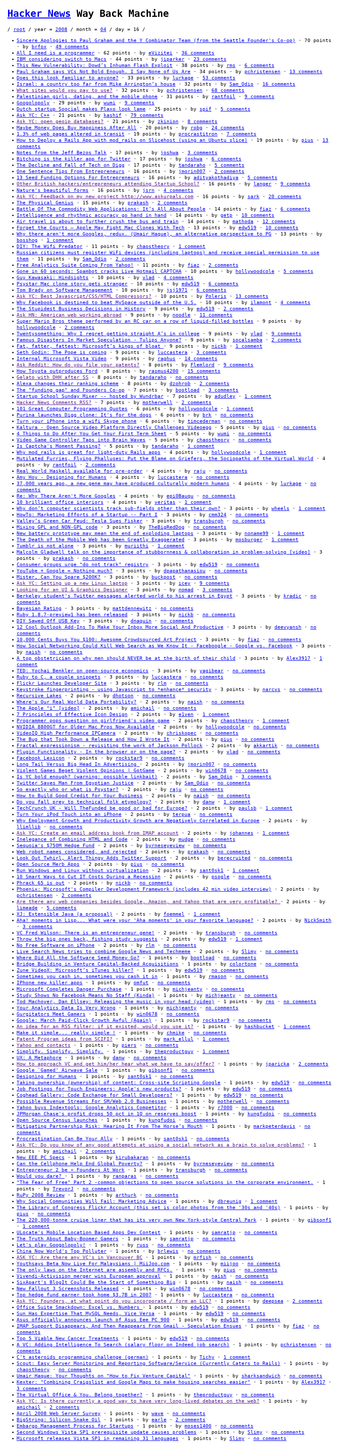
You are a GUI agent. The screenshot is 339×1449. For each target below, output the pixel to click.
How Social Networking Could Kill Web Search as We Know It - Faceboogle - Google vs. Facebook (154, 646)
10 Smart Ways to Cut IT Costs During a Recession (89, 876)
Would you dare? (41, 1176)
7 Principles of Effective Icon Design (72, 714)
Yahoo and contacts (44, 1045)
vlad (149, 277)
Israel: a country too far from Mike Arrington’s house (96, 84)
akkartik (265, 745)
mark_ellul (178, 1039)
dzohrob (180, 383)
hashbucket (259, 1026)
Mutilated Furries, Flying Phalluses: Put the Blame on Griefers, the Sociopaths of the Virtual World (165, 458)
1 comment (60, 240)
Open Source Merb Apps (48, 864)
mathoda (242, 221)
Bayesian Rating (39, 608)
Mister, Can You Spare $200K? (59, 577)
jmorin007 (191, 171)
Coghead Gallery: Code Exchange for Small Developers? (94, 1095)
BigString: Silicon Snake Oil (59, 1419)
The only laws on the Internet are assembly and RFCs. (94, 1270)
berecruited (233, 858)
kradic (292, 596)
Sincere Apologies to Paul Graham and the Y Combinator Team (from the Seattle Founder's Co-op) (156, 40)
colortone (242, 964)
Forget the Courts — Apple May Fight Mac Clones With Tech (100, 227)
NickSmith (317, 920)
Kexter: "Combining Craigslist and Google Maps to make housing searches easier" (133, 1382)
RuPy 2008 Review (41, 1195)
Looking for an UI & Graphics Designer (72, 589)
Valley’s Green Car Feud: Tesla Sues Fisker (80, 521)
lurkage (182, 78)
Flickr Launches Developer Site (62, 683)
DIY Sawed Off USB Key (48, 621)
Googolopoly (33, 103)
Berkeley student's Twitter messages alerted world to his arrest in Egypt (124, 596)
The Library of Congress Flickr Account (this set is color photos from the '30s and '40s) (148, 1207)
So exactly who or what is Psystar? (68, 789)
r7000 (224, 1107)
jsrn (149, 190)
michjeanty (187, 989)
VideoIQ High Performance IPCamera (66, 733)
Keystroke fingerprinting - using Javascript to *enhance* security (114, 689)
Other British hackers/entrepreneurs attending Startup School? (108, 184)
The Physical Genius (45, 202)
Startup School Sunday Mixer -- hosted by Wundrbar (90, 396)
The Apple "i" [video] (48, 708)
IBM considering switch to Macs (62, 59)
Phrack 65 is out (41, 883)
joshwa (169, 152)
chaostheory (153, 246)
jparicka (277, 1064)
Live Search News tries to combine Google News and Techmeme (103, 951)
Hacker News (39, 13)
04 (103, 29)
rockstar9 (129, 758)
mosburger (248, 539)
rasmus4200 (163, 371)
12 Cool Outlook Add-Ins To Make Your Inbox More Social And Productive (120, 627)
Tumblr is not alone (45, 546)
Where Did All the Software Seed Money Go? (78, 957)
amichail (143, 708)
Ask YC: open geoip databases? (60, 121)
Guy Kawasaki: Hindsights (53, 277)
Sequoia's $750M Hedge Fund (56, 845)
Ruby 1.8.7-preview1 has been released (72, 614)
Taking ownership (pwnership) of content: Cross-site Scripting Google (118, 1082)
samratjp (223, 1232)
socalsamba (247, 340)
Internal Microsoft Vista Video (62, 358)
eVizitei (160, 53)
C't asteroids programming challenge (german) (83, 1357)
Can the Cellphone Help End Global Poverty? (80, 1163)
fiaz (265, 209)
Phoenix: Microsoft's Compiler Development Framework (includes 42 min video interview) (144, 889)
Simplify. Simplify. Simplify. (60, 1051)
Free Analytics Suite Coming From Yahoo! (75, 265)
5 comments (235, 109)
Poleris (215, 296)
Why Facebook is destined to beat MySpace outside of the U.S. (106, 302)
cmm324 (217, 514)
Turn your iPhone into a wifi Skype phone (77, 421)
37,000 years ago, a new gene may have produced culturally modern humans (123, 483)
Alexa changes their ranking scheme (68, 383)
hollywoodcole (254, 271)
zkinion (168, 121)
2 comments (229, 171)
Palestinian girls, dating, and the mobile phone (87, 96)
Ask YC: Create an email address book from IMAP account (97, 833)
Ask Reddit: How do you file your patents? (78, 365)
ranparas (125, 1176)
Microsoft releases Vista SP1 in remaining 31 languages (97, 1438)
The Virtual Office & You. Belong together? (80, 1395)
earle (159, 1419)
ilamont (260, 302)
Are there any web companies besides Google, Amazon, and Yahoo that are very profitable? (148, 901)
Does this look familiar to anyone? (68, 78)
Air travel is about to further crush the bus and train (97, 221)
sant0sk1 (211, 870)
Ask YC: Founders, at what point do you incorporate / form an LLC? (114, 1301)
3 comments (202, 152)
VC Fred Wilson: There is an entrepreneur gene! (86, 933)
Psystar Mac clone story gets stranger (72, 284)
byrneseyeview (165, 845)
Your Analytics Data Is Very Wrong (66, 1008)
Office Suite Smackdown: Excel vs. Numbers (80, 1307)
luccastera (172, 352)
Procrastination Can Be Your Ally (65, 1138)
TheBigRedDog (166, 527)
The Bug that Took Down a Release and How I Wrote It (93, 739)
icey (184, 583)
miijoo (229, 1263)
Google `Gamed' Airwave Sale (57, 1070)
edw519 (247, 227)
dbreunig (229, 1201)
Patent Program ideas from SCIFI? (65, 1039)
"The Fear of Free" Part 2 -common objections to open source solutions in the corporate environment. (165, 1182)
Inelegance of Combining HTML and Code (72, 839)
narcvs (271, 689)
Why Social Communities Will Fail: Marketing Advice (92, 1201)
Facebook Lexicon (41, 758)
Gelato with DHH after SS (53, 377)
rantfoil (223, 96)
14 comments (200, 358)
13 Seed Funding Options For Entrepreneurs (78, 177)
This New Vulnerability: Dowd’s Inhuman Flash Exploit (94, 65)
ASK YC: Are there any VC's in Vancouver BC (80, 1257)
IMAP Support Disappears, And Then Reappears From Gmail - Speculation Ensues (129, 1326)
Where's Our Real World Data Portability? (77, 702)
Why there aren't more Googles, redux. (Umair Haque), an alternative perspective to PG (144, 234)
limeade (27, 908)
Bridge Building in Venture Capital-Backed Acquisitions (97, 964)
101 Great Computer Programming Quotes (72, 408)
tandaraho (191, 165)
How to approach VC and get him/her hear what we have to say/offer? (115, 1064)
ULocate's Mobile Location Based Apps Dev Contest (89, 1232)
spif (205, 109)
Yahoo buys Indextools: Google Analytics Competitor (92, 1107)
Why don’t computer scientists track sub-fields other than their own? (118, 508)
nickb (218, 346)
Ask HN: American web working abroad (69, 315)
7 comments (241, 134)
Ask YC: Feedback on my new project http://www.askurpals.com (105, 196)
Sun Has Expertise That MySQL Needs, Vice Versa (86, 1313)
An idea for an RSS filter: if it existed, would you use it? (105, 1026)
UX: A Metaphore (39, 1057)
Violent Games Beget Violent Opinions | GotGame (86, 770)
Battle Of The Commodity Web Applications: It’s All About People (111, 209)
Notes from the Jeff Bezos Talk (62, 152)
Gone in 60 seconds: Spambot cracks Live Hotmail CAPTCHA (99, 271)
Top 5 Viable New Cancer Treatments (68, 1338)
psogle (220, 876)
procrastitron (197, 134)
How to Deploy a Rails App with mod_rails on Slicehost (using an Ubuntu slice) (132, 140)
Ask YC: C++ (33, 115)
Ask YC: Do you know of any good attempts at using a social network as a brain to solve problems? (160, 1145)
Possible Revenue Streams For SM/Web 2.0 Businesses (92, 1101)
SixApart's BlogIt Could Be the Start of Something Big (96, 1282)
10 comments (257, 215)
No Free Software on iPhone (56, 945)
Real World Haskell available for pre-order (80, 471)
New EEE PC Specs (41, 1157)
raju (199, 471)
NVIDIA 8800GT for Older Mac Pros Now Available (86, 727)
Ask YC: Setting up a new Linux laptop (72, 583)
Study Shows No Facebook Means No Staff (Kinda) (86, 995)
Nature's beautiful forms (53, 190)
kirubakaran (132, 1157)
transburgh (208, 521)
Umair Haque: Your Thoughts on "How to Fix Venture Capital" (103, 1376)
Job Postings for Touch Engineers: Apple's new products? (99, 1089)
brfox (39, 46)
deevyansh (287, 627)
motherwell (157, 402)
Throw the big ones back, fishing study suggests (87, 939)
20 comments (284, 196)
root (19, 29)
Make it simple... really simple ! (66, 1032)
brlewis (168, 1251)
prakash (138, 202)
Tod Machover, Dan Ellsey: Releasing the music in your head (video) (115, 1001)
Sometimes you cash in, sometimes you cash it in (87, 976)
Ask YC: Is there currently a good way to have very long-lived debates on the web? (138, 1401)
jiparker (172, 59)
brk (206, 415)
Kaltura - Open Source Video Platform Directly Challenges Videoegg (114, 427)
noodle (181, 315)
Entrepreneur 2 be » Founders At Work (71, 1170)
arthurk (126, 1195)
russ (143, 1245)
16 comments (278, 84)
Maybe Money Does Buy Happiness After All (77, 127)
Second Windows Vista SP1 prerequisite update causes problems (106, 1432)
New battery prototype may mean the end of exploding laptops (105, 533)
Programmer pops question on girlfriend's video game (93, 720)
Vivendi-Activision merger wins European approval (89, 1276)
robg (196, 127)
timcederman (203, 421)
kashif (113, 115)
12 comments (278, 221)
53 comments (218, 78)
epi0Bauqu (180, 496)
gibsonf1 (160, 1070)
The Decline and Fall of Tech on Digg (71, 165)
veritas (165, 502)
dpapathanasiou (184, 571)
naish (33, 652)
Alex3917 (298, 658)
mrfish (202, 1257)
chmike (175, 1032)
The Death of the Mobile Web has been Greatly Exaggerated (100, 539)
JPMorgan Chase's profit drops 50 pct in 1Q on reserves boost (106, 1114)
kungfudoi (260, 1114)
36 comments (197, 53)
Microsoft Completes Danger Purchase (69, 989)
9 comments (259, 96)
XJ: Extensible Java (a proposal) (65, 914)
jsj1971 (177, 290)
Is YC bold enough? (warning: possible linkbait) (87, 776)
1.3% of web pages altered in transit (71, 134)
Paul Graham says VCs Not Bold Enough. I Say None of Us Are (103, 71)
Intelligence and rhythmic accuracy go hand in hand (92, 215)
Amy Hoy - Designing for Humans (62, 477)
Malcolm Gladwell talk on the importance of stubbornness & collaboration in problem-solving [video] (163, 552)
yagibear (211, 670)
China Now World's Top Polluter (62, 1251)
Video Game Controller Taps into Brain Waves (81, 440)
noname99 (256, 533)
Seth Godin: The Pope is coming (62, 352)
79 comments (147, 115)
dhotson (123, 695)
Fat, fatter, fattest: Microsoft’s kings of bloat (90, 346)
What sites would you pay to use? (65, 90)
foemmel (174, 914)
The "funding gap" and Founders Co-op (71, 390)
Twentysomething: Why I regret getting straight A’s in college (108, 333)
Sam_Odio (241, 84)
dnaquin (141, 621)
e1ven (185, 714)
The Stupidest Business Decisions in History (81, 308)
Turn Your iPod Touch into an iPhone (69, 814)
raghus (166, 358)
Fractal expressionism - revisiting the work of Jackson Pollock (109, 745)
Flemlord (202, 365)
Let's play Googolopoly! (51, 1245)
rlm (162, 683)
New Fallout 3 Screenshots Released (68, 1288)
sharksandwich (260, 1376)
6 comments (259, 65)
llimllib (29, 827)
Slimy (248, 951)
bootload (187, 390)
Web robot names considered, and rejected (77, 851)
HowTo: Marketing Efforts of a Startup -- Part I (87, 514)
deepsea (272, 1301)
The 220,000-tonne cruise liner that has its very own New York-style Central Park (136, 1220)
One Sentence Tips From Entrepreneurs (71, 171)
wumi (110, 103)
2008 (61, 29)
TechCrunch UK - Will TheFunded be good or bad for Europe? (102, 808)
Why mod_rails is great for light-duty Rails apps (89, 452)
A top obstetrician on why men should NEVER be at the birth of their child (126, 658)
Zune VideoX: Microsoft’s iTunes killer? (75, 970)
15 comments (203, 371)
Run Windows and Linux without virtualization (83, 870)
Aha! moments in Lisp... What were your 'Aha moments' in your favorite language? (135, 920)
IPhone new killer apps (50, 982)
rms (230, 65)
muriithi (137, 546)
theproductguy (174, 1051)
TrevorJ (63, 1189)
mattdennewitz (132, 608)
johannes (241, 833)
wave (158, 1413)
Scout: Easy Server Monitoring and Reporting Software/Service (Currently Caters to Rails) (148, 1363)
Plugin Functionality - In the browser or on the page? (96, 752)
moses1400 (197, 1426)
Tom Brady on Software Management (65, 290)
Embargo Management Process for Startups (75, 1426)
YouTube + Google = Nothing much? (65, 571)
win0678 (215, 770)
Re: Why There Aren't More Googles (66, 496)
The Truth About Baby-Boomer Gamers (68, 1238)
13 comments (305, 71)
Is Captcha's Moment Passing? (59, 446)
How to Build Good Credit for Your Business (80, 795)
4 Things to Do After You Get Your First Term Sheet (92, 433)
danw (208, 802)
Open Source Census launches (57, 1120)
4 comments (178, 190)
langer (262, 184)
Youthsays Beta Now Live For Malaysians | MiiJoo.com (93, 1263)
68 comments (227, 90)
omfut (141, 982)
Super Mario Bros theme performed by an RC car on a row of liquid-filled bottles (135, 321)
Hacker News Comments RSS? (54, 402)
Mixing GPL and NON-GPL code (57, 527)
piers (129, 1045)
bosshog (27, 240)
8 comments (202, 121)
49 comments (72, 46)
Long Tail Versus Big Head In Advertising (78, 764)
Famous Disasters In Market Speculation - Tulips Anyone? (99, 340)
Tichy (206, 1357)
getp (226, 215)
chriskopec (181, 733)
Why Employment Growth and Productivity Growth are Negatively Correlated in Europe (138, 820)
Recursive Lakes (39, 695)
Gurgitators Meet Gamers (51, 1014)
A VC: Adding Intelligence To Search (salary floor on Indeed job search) (123, 1344)
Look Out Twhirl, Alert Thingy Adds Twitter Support (92, 858)
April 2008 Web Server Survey (59, 1413)
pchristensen (262, 71)
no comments (191, 377)
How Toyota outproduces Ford (57, 371)
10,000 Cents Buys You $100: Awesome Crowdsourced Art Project (106, 639)
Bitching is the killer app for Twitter (74, 159)
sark (253, 196)
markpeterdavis (274, 1126)
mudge (185, 839)
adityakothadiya (215, 177)
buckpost (163, 577)
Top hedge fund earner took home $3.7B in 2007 (84, 1295)
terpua (181, 814)
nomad (185, 589)
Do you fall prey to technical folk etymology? (84, 802)
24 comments (227, 127)
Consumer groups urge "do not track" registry (83, 564)
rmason (217, 976)
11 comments (215, 315)
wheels (280, 508)
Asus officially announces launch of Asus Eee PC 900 (93, 1319)
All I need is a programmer (56, 53)
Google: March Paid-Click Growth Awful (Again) (84, 1020)
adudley (224, 396)
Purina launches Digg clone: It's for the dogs (84, 415)
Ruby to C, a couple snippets (59, 677)
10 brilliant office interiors (60, 502)
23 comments (209, 59)
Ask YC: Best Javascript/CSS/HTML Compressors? (84, 296)
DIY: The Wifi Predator (50, 246)
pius (307, 140)
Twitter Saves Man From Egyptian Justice (75, 783)
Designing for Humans (47, 1076)
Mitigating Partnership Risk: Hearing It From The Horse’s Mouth (109, 1126)
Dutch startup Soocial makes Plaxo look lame (81, 109)
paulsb (247, 808)
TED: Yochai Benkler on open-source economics (83, 670)
